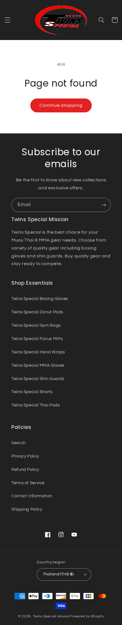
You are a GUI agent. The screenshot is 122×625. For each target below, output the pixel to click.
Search (18, 443)
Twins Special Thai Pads (35, 405)
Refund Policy (25, 469)
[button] (7, 19)
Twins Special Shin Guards (37, 379)
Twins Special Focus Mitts (37, 339)
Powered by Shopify (87, 616)
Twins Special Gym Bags (36, 325)
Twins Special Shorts (32, 392)
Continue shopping (61, 105)
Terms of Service (28, 483)
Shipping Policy (26, 509)
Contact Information (31, 496)
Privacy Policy (25, 456)
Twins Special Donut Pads (37, 312)
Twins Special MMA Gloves (37, 365)
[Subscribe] (103, 205)
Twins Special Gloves (51, 616)
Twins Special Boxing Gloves (39, 299)
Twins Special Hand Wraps (38, 352)
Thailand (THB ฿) (58, 574)
